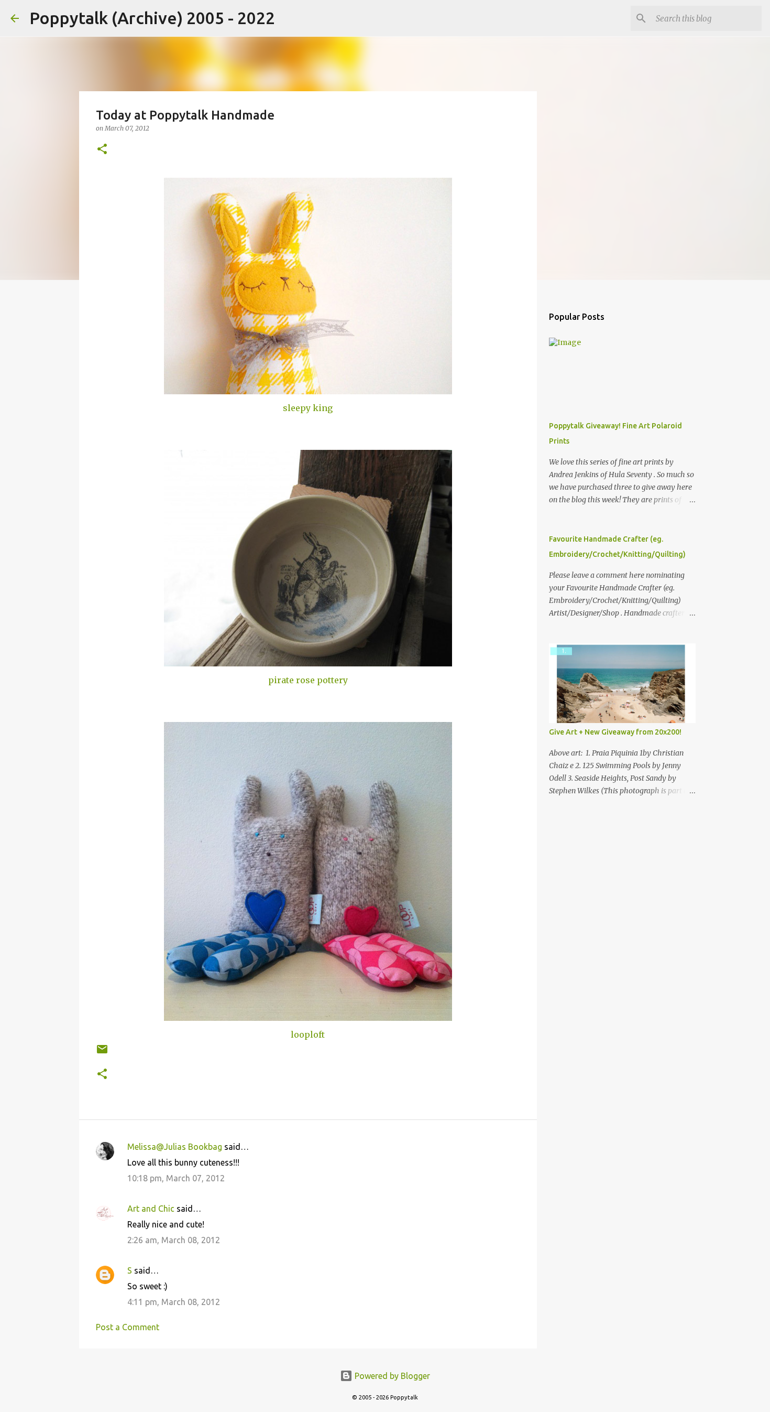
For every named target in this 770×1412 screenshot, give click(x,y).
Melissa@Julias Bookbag (174, 1146)
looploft (308, 1034)
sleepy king (308, 408)
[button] (102, 150)
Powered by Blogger (391, 1376)
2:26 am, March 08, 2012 (173, 1240)
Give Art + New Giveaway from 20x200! (615, 732)
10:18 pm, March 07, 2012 (176, 1178)
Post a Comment (127, 1327)
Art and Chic (150, 1208)
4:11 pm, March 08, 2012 (173, 1302)
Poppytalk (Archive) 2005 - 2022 (152, 17)
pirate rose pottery (308, 680)
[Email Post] (102, 1053)
